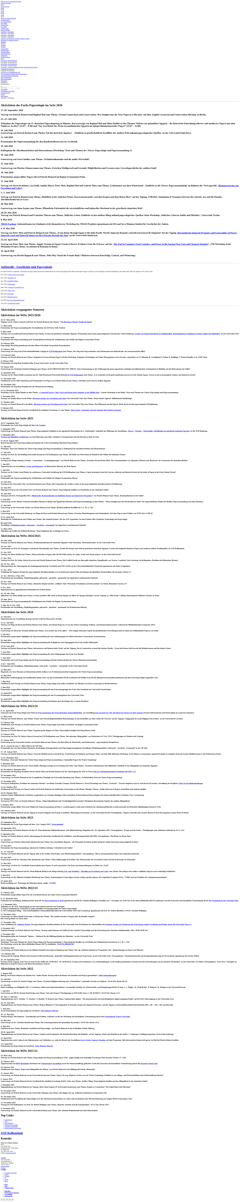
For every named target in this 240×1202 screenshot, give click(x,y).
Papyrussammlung (6, 77)
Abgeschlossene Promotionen (9, 76)
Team (2, 15)
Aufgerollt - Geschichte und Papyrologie (26, 267)
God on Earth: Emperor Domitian (93, 1040)
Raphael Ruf (4, 25)
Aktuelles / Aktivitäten (7, 32)
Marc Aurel (11, 290)
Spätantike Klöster (12, 281)
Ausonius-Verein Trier (149, 1063)
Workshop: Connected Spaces (9, 40)
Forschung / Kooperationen (9, 60)
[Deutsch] (4, 81)
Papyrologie (4, 96)
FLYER (53, 883)
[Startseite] (11, 1)
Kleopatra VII (12, 278)
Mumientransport (12, 297)
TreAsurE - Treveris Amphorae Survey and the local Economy (19, 67)
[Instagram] (10, 1200)
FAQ (2, 59)
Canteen (6, 1176)
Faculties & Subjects (10, 1173)
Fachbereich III (5, 93)
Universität (4, 89)
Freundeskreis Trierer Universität (117, 1017)
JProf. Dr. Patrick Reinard (8, 18)
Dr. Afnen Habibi (6, 22)
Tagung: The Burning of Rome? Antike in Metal (15, 38)
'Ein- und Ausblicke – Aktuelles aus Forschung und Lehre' (86, 871)
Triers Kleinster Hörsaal (49, 1011)
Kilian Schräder (5, 30)
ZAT (5, 1121)
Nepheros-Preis (5, 57)
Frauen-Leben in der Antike (16, 274)
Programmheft (57, 824)
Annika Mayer (5, 20)
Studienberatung (5, 54)
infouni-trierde (5, 1166)
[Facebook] (2, 1200)
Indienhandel (11, 284)
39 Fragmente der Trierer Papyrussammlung (14, 74)
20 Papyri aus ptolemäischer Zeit (10, 72)
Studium (3, 42)
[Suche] (1, 86)
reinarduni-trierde (11, 1153)
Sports (6, 1179)
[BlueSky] (4, 1200)
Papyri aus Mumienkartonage (15, 300)
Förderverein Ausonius (11, 1125)
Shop (6, 1181)
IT (5, 1178)
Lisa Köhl (4, 27)
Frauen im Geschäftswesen (16, 287)
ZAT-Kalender (8, 1123)
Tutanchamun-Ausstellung (51, 1063)
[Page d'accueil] (6, 3)
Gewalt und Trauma (14, 303)
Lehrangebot (4, 49)
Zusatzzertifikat (5, 52)
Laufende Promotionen (7, 69)
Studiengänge (5, 50)
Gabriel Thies (5, 28)
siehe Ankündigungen (107, 975)
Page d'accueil (5, 6)
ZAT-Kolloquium (12, 1133)
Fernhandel (10, 294)
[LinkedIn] (13, 1200)
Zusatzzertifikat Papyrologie (12, 1128)
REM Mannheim (22, 1063)
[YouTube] (7, 1200)
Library (6, 1174)
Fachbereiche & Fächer (8, 91)
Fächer (3, 94)
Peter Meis (4, 23)
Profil (2, 8)
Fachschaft (4, 55)
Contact (3, 1168)
